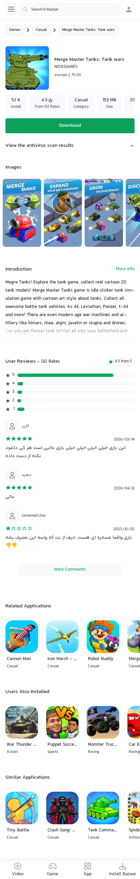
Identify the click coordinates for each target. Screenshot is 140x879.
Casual (41, 30)
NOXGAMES (65, 67)
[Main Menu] (11, 9)
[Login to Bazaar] (129, 9)
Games (14, 30)
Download (70, 125)
